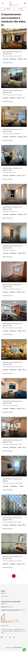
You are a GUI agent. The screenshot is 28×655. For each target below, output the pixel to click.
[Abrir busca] (24, 3)
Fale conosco (4, 596)
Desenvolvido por (10, 647)
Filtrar (21, 9)
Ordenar (8, 9)
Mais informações (8, 62)
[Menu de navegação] (3, 3)
